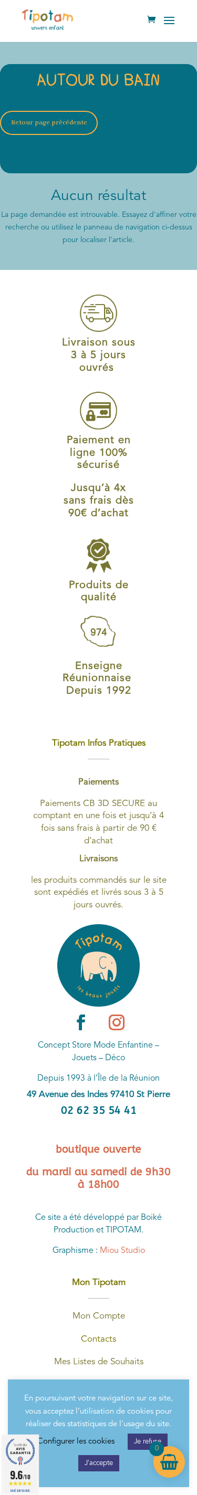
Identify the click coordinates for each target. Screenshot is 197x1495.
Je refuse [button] (147, 1441)
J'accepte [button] (99, 1463)
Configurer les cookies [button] (76, 1442)
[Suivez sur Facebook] (81, 1022)
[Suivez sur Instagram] (116, 1022)
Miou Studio (122, 1251)
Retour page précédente (49, 122)
